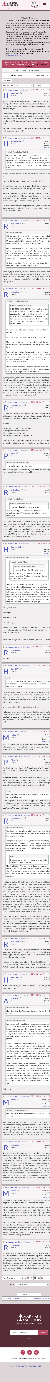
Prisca (28, 487)
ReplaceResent (25, 90)
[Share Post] (46, 90)
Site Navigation (44, 4)
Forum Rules (7, 1298)
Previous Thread (16, 76)
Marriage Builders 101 (25, 64)
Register (45, 62)
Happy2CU (26, 220)
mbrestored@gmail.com (14, 55)
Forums (25, 62)
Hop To (12, 1284)
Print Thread (7, 80)
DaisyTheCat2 (25, 138)
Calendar (24, 70)
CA (45, 1003)
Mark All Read (18, 1298)
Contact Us (28, 1298)
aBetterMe (26, 1142)
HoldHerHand (25, 289)
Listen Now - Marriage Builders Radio (34, 5)
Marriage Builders (12, 62)
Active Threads (34, 70)
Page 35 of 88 (8, 85)
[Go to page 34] (17, 85)
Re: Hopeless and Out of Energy (16, 90)
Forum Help (37, 1298)
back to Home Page (10, 3)
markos (27, 757)
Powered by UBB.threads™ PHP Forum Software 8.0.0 (25, 1366)
